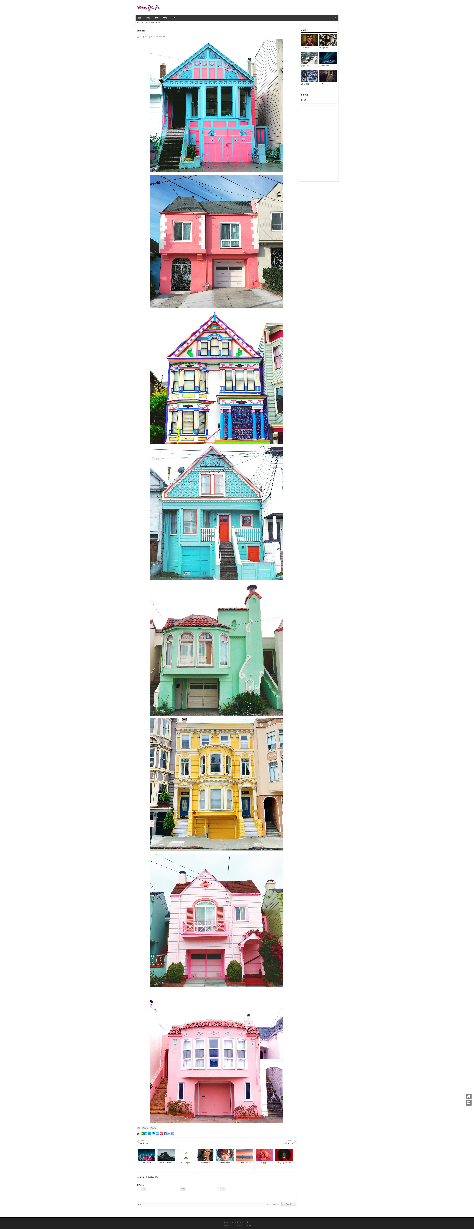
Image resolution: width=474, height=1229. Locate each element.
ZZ (140, 37)
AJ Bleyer (144, 1143)
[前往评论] (469, 1103)
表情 (139, 1204)
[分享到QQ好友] (153, 1133)
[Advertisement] (318, 143)
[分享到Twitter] (168, 1133)
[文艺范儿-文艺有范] (150, 3)
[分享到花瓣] (161, 1133)
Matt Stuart (288, 1143)
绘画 (165, 18)
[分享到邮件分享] (157, 1133)
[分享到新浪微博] (138, 1133)
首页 (147, 23)
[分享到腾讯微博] (149, 1133)
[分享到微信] (142, 1133)
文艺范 (145, 1128)
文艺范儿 (153, 1128)
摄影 (139, 18)
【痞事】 (303, 100)
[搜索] (335, 18)
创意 (148, 18)
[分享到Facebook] (165, 1133)
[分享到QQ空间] (146, 1133)
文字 (173, 18)
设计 (156, 18)
